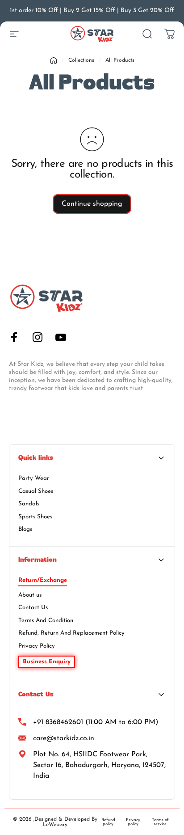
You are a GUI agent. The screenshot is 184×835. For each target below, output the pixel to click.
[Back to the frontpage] (53, 60)
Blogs (25, 529)
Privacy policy (133, 822)
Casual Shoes (35, 491)
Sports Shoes (35, 517)
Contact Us (33, 607)
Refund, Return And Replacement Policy (71, 633)
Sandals (28, 504)
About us (30, 595)
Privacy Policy (36, 646)
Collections (81, 60)
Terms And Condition (45, 620)
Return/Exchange (42, 580)
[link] (92, 765)
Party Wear (33, 478)
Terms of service (160, 822)
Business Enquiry (47, 662)
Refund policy (108, 822)
